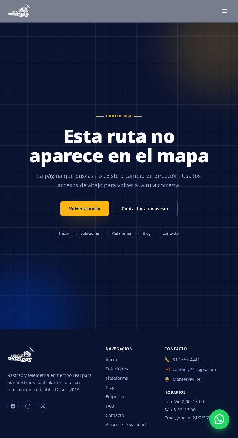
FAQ (110, 406)
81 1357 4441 (186, 359)
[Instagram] (27, 406)
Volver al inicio (84, 208)
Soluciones (90, 233)
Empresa (115, 397)
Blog (147, 233)
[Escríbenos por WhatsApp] (219, 419)
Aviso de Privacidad (126, 424)
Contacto (170, 233)
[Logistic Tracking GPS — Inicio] (19, 11)
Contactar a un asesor (145, 208)
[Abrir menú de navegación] (224, 11)
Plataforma (121, 233)
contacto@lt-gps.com (194, 369)
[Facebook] (13, 406)
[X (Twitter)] (42, 406)
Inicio (64, 233)
